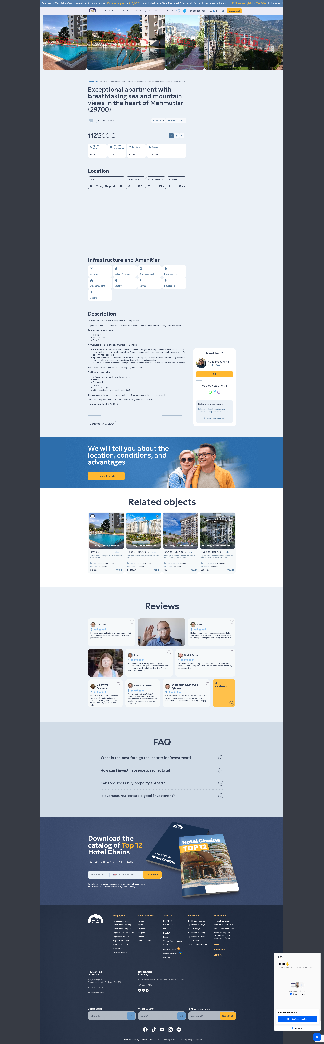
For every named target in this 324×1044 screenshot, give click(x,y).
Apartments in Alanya (196, 925)
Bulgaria (141, 933)
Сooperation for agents (172, 941)
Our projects (119, 915)
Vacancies (167, 945)
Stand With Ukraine (171, 954)
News (216, 944)
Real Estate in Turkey (196, 933)
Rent (119, 11)
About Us (167, 915)
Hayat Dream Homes (121, 921)
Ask (214, 374)
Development (128, 11)
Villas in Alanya (194, 929)
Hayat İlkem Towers (121, 936)
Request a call (234, 11)
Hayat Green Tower (121, 940)
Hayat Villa (117, 948)
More (169, 11)
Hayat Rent (167, 921)
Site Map (166, 958)
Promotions (219, 949)
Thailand (141, 929)
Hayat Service (169, 925)
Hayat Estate (93, 81)
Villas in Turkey (194, 940)
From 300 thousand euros (224, 929)
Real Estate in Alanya (196, 921)
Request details (106, 476)
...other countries (144, 940)
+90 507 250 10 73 (197, 11)
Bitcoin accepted (170, 949)
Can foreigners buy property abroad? (133, 783)
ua (211, 11)
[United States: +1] (115, 875)
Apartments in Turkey (196, 936)
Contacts (218, 954)
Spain (140, 925)
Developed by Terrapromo (191, 1039)
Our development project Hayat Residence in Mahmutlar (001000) (106, 557)
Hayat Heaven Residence (123, 933)
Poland (141, 936)
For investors (220, 915)
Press (165, 937)
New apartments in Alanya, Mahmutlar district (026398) (143, 557)
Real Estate (109, 11)
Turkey (141, 921)
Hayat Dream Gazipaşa (122, 929)
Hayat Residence (120, 952)
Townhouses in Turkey (197, 944)
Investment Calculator (216, 418)
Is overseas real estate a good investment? (138, 796)
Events (166, 933)
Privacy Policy (116, 887)
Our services (168, 929)
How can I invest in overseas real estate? (136, 770)
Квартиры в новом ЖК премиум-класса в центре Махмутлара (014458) (179, 557)
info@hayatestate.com (97, 992)
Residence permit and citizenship (149, 11)
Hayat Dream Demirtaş (122, 925)
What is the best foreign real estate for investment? (146, 758)
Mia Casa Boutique (120, 944)
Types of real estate (222, 921)
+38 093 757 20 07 (96, 987)
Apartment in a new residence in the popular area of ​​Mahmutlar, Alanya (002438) (217, 557)
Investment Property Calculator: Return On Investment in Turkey (222, 935)
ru (217, 11)
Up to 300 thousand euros (224, 925)
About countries (146, 915)
